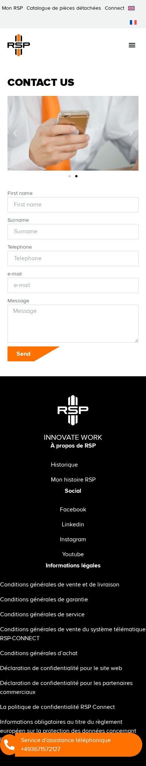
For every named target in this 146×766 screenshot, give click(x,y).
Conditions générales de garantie (44, 599)
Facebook (73, 509)
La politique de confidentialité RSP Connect (57, 707)
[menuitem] (131, 8)
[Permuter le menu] (132, 45)
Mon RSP (12, 8)
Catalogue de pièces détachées (64, 8)
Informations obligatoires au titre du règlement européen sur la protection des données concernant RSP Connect (68, 731)
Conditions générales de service (42, 614)
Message (18, 301)
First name (20, 193)
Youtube (73, 554)
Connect (114, 8)
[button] (15, 133)
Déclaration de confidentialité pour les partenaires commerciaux (66, 687)
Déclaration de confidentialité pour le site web (61, 668)
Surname (18, 220)
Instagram (73, 539)
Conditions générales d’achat (38, 653)
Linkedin (73, 524)
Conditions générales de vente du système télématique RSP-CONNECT (73, 634)
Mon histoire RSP (73, 479)
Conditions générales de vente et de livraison (59, 584)
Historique (64, 464)
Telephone (19, 247)
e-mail (14, 274)
